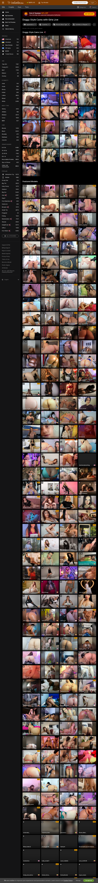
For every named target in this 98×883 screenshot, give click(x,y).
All (95, 24)
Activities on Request (82, 24)
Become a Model (6, 262)
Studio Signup (6, 265)
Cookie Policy (67, 880)
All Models (5, 268)
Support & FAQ (6, 245)
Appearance (30, 24)
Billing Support (6, 248)
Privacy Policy (6, 256)
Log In (92, 2)
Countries (45, 24)
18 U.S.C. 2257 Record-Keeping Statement (8, 271)
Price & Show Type (61, 24)
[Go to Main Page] (15, 2)
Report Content (6, 250)
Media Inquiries (6, 253)
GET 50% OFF (89, 14)
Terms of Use (5, 259)
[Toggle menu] (3, 2)
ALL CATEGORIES (11, 236)
